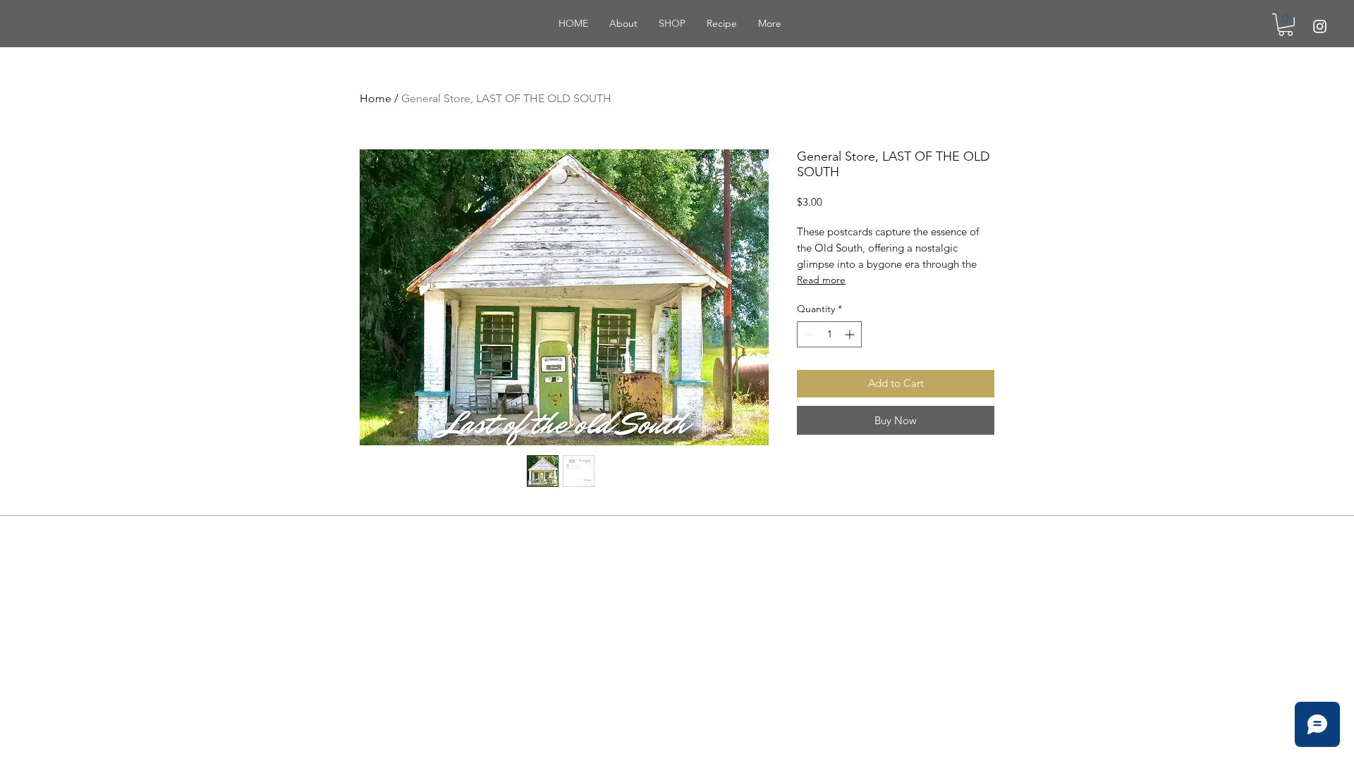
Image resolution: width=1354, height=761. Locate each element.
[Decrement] (808, 334)
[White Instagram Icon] (1320, 26)
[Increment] (851, 334)
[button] (1285, 24)
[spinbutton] (829, 334)
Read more (821, 279)
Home (375, 98)
